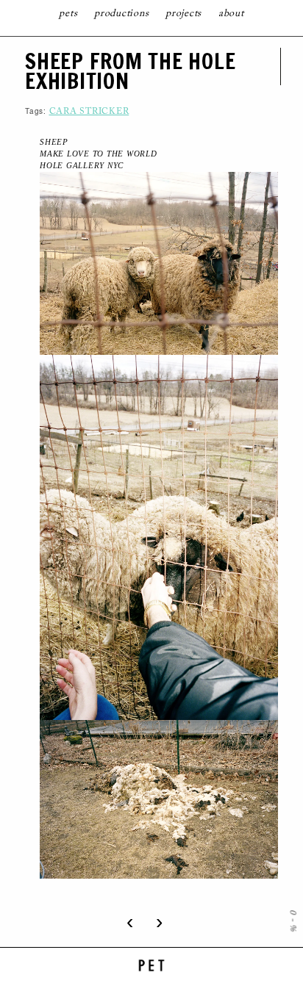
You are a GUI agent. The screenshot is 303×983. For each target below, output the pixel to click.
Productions (121, 14)
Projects (183, 14)
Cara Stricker (89, 111)
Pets (68, 14)
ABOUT (231, 14)
